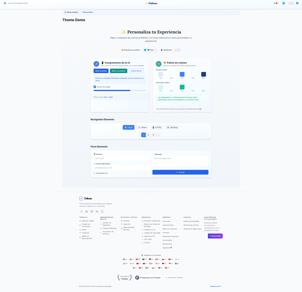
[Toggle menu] (5, 3)
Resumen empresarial (152, 221)
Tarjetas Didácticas (109, 228)
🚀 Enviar (180, 172)
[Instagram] (92, 211)
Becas (84, 230)
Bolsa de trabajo (88, 221)
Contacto (166, 233)
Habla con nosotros (170, 229)
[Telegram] (102, 211)
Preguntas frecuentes (171, 236)
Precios (147, 243)
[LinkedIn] (86, 211)
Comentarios (167, 240)
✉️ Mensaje (156, 154)
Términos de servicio (191, 225)
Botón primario (101, 71)
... (158, 135)
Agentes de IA (149, 236)
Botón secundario (118, 71)
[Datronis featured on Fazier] (148, 277)
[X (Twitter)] (81, 211)
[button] (276, 3)
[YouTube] (97, 211)
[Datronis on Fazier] (125, 278)
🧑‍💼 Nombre (98, 154)
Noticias (126, 221)
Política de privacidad (191, 221)
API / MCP (148, 239)
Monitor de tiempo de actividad (152, 225)
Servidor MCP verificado (175, 277)
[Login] (297, 3)
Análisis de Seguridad (152, 233)
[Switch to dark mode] (290, 3)
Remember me (102, 173)
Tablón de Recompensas (87, 237)
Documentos (167, 244)
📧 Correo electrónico (102, 164)
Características (168, 225)
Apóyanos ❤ (167, 248)
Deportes (127, 224)
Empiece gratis (215, 286)
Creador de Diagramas (107, 224)
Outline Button (136, 71)
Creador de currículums (86, 225)
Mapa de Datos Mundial (128, 228)
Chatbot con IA (149, 230)
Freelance (85, 233)
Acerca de (166, 221)
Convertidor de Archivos (108, 233)
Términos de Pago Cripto (192, 229)
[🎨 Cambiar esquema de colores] (283, 3)
